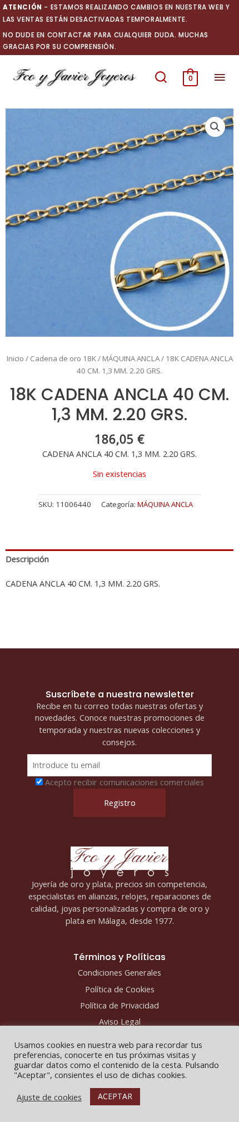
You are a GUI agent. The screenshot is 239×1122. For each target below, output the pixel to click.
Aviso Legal (120, 1021)
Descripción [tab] (27, 558)
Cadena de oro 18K (63, 358)
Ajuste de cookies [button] (49, 1097)
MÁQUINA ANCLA (131, 358)
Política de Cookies (120, 989)
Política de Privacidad (119, 1005)
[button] (160, 77)
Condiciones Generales (119, 972)
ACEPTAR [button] (115, 1096)
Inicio (15, 358)
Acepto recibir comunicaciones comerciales (124, 782)
